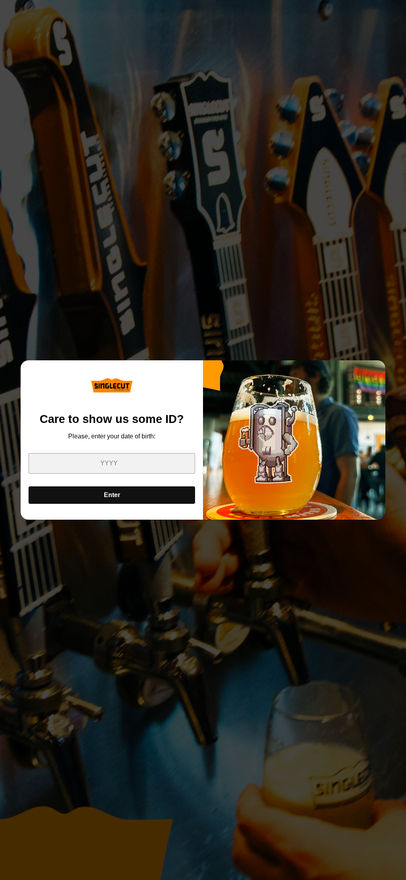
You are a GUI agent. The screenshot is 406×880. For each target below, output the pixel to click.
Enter (112, 495)
